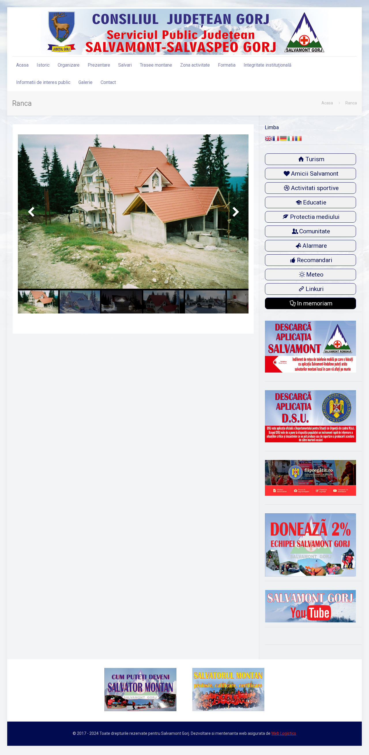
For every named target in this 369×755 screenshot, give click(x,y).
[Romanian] (298, 138)
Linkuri (315, 289)
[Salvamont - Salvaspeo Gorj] (184, 31)
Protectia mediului (315, 216)
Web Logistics (283, 733)
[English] (268, 138)
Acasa (327, 103)
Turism (314, 159)
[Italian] (291, 138)
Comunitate (314, 231)
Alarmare (314, 245)
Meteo (314, 274)
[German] (283, 138)
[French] (276, 138)
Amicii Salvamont (314, 173)
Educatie (314, 202)
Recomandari (314, 260)
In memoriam (314, 303)
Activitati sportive (315, 188)
